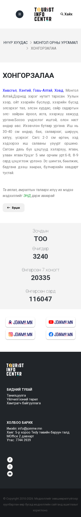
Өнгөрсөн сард (41, 291)
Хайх (67, 14)
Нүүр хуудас (15, 43)
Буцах (16, 207)
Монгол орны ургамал (56, 43)
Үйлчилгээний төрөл (22, 399)
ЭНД (27, 196)
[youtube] (10, 474)
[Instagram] (10, 467)
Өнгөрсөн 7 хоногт (40, 270)
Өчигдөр (40, 248)
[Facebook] (10, 460)
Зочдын (40, 231)
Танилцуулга (16, 395)
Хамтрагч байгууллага (24, 403)
